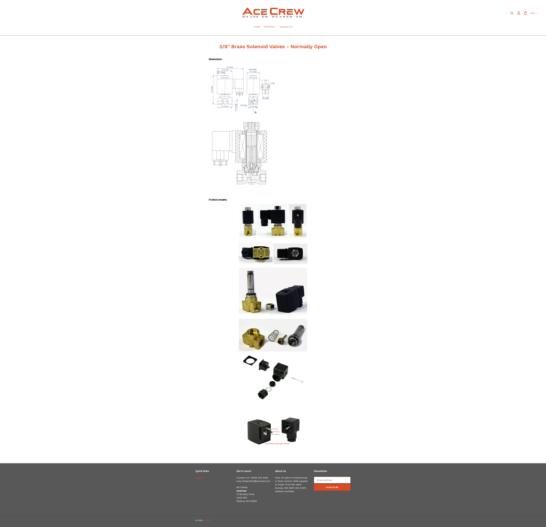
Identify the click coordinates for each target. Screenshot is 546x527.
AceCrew (207, 520)
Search (199, 477)
